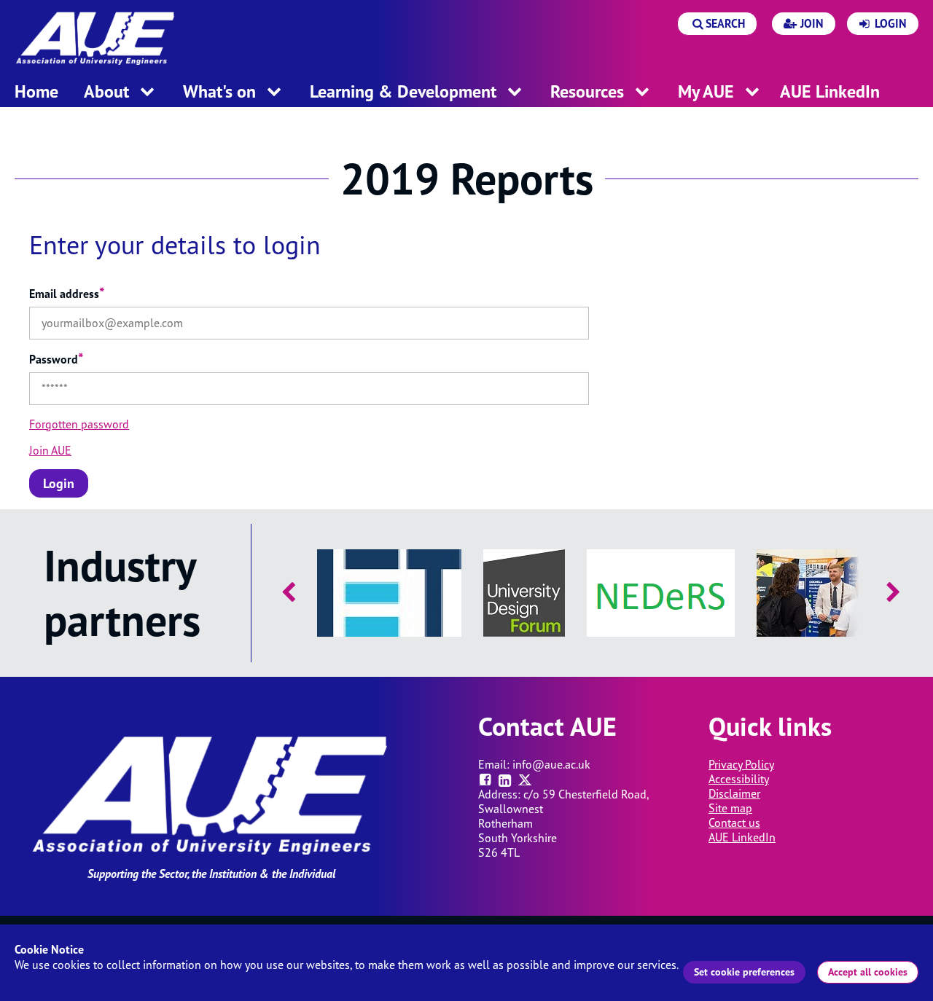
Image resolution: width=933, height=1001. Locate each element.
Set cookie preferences (744, 971)
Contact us (734, 822)
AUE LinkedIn (742, 837)
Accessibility (738, 779)
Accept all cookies (867, 971)
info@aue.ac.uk (551, 764)
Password (56, 359)
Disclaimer (734, 793)
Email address (67, 293)
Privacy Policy (741, 764)
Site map (730, 808)
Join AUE (50, 450)
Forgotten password (79, 424)
